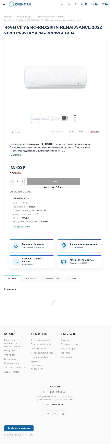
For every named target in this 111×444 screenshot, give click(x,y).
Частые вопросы (69, 349)
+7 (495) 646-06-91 (56, 392)
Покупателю (39, 334)
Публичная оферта (40, 357)
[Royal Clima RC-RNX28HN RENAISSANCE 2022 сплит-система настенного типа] (55, 77)
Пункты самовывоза (41, 344)
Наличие (12, 278)
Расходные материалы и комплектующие (12, 343)
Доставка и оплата (40, 340)
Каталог (9, 334)
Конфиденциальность (42, 353)
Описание (30, 278)
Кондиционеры (12, 363)
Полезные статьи (69, 344)
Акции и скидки (12, 372)
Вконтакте (48, 414)
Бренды (35, 362)
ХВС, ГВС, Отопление (14, 368)
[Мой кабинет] (76, 4)
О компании (68, 334)
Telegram (55, 414)
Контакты (65, 353)
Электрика (9, 355)
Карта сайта (67, 357)
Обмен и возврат (39, 349)
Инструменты (11, 351)
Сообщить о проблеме (19, 428)
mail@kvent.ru (57, 404)
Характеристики (52, 278)
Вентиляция (10, 359)
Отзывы (72, 278)
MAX (63, 414)
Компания (66, 340)
